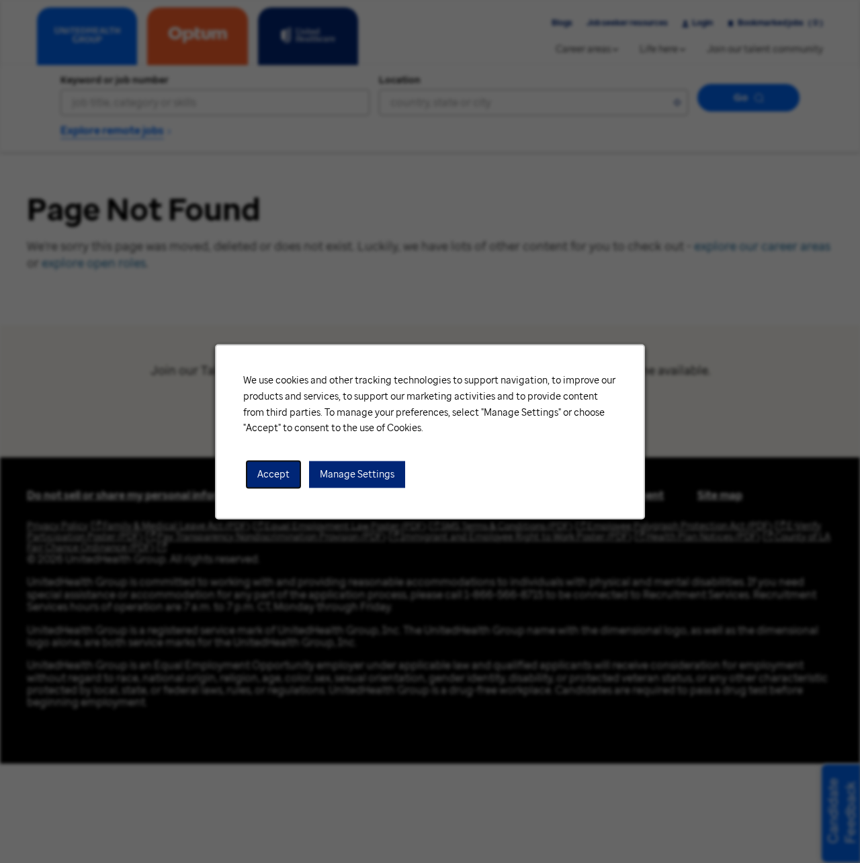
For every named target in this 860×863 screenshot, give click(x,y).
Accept (273, 474)
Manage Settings (357, 474)
